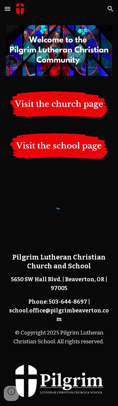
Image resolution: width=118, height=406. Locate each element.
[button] (7, 8)
